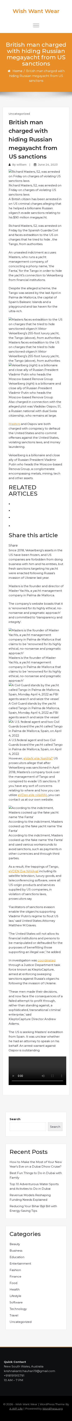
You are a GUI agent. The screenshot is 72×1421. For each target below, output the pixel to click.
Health (15, 1289)
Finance (15, 1276)
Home (17, 71)
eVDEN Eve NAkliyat (23, 871)
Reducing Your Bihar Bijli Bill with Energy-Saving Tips (33, 1208)
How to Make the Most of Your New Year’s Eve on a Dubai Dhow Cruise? (36, 1164)
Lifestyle (15, 1296)
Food (13, 1283)
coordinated (46, 960)
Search (15, 1119)
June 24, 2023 (48, 164)
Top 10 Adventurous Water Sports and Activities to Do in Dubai (34, 1186)
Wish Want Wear (36, 11)
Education (17, 1257)
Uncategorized (19, 113)
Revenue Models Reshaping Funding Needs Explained (30, 1197)
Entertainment (20, 1263)
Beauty (15, 1244)
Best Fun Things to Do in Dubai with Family (36, 1175)
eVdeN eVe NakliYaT (38, 758)
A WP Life (16, 1408)
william (21, 164)
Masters (14, 424)
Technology (18, 1309)
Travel (14, 1315)
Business (16, 1250)
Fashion (15, 1270)
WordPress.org (52, 1408)
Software (16, 1302)
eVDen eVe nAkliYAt (32, 795)
